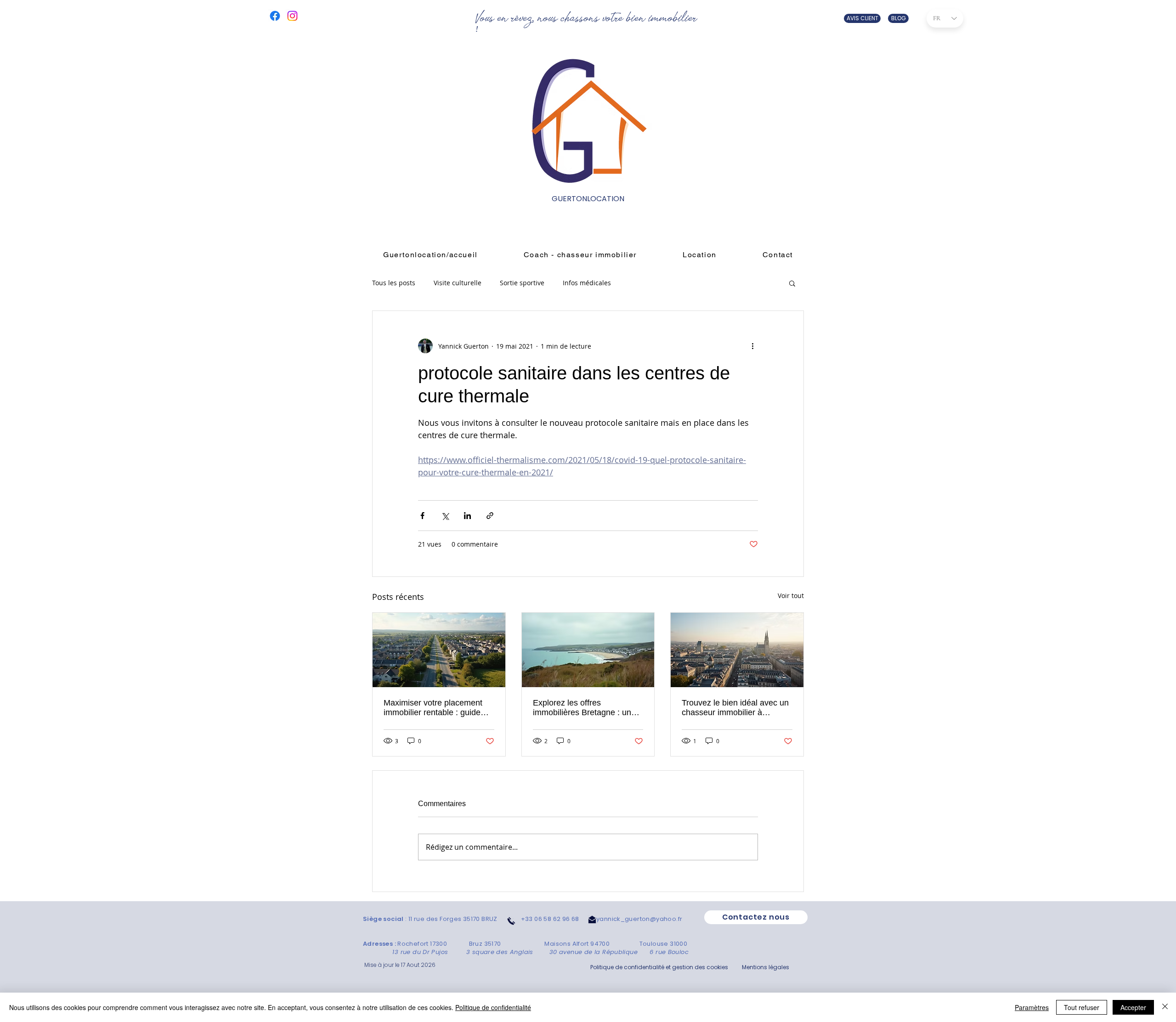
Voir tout (791, 595)
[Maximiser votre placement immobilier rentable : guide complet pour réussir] (439, 650)
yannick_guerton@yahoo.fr (639, 919)
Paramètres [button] (1032, 1007)
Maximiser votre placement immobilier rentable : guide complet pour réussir (433, 707)
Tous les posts (393, 283)
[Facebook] (275, 16)
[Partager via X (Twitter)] (445, 515)
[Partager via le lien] (490, 515)
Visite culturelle (457, 283)
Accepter (1133, 1007)
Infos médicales (587, 283)
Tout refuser (1081, 1007)
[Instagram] (292, 16)
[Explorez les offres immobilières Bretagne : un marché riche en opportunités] (588, 650)
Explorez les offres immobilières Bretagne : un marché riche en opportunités (586, 707)
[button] (792, 283)
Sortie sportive (522, 283)
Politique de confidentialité (493, 1007)
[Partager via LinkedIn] (467, 515)
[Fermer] (1164, 1007)
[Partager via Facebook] (422, 515)
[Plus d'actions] (752, 345)
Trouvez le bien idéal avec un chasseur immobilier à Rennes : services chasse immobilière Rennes (735, 707)
